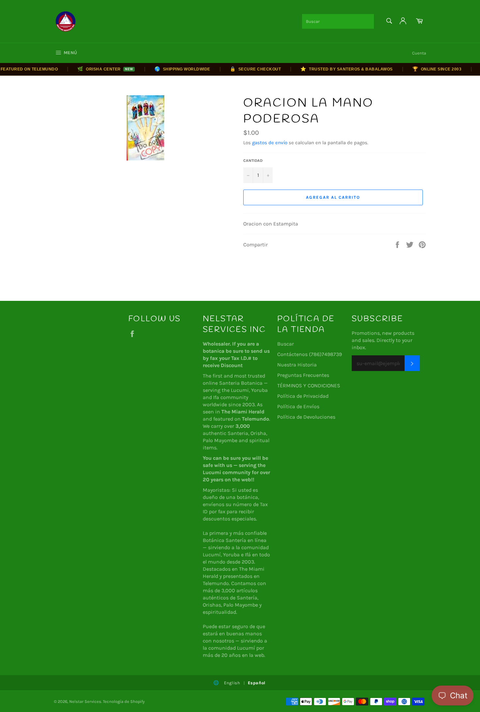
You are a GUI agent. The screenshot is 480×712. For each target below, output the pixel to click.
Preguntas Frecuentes (303, 375)
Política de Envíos (298, 406)
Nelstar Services (85, 701)
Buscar (285, 344)
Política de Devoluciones (306, 417)
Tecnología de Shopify (124, 701)
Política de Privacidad (302, 396)
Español (257, 682)
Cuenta (419, 53)
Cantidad (253, 160)
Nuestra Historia (297, 365)
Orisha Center (97, 68)
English (232, 682)
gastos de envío (269, 143)
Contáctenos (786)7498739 (309, 354)
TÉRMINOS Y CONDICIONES (308, 385)
